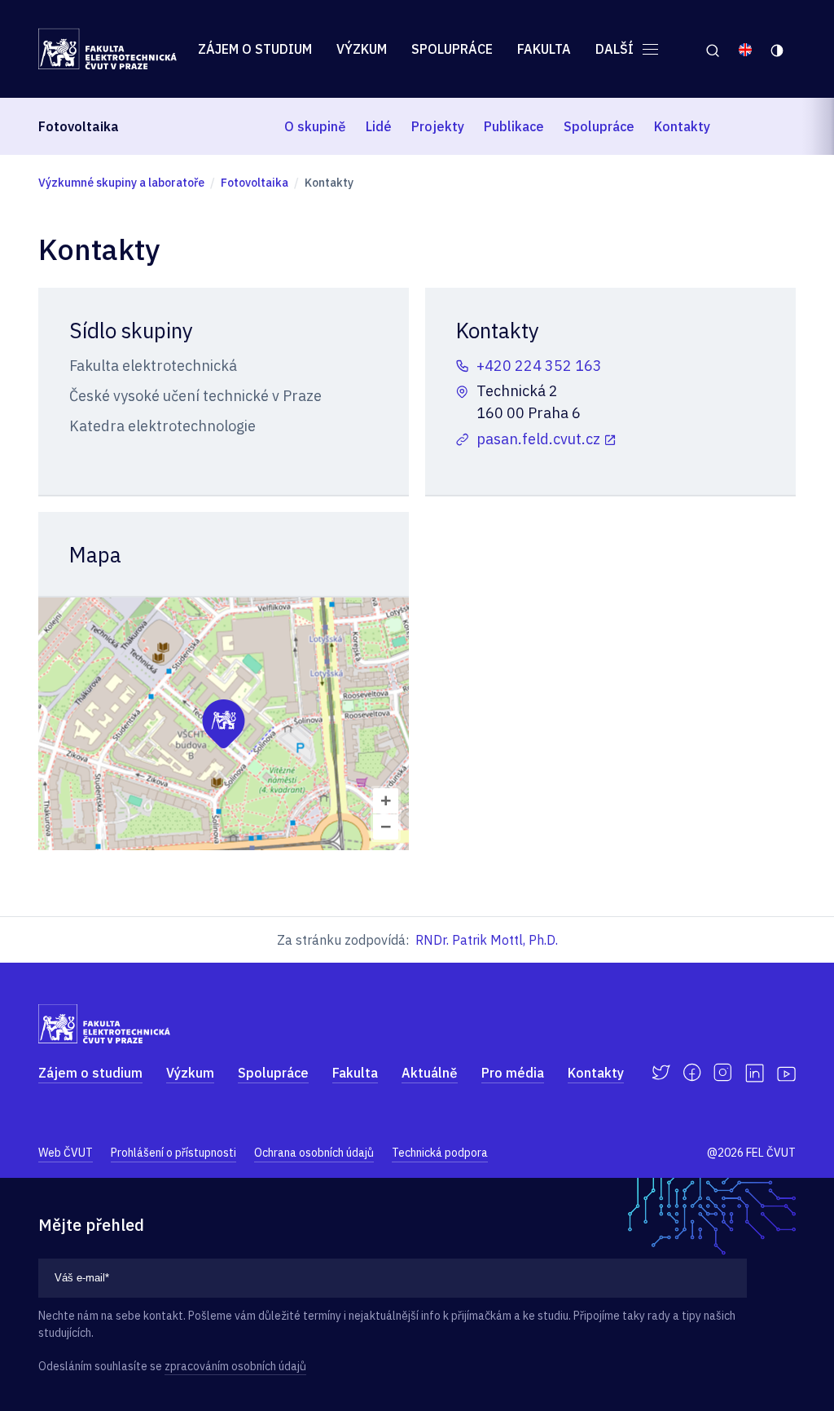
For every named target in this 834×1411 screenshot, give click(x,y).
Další (616, 49)
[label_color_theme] (778, 49)
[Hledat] (712, 49)
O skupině (315, 126)
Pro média (512, 1073)
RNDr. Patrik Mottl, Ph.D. (486, 940)
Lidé (379, 126)
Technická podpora (440, 1152)
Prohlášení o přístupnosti (173, 1152)
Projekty (437, 126)
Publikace (514, 126)
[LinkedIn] (754, 1073)
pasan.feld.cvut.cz (538, 439)
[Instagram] (722, 1073)
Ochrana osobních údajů (314, 1152)
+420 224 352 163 (539, 365)
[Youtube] (786, 1073)
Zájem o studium (255, 49)
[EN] (745, 49)
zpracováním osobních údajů (235, 1366)
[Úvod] (107, 49)
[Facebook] (692, 1073)
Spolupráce (452, 49)
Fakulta (544, 49)
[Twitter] (661, 1073)
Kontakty (682, 126)
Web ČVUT (65, 1152)
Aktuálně (430, 1073)
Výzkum (361, 49)
